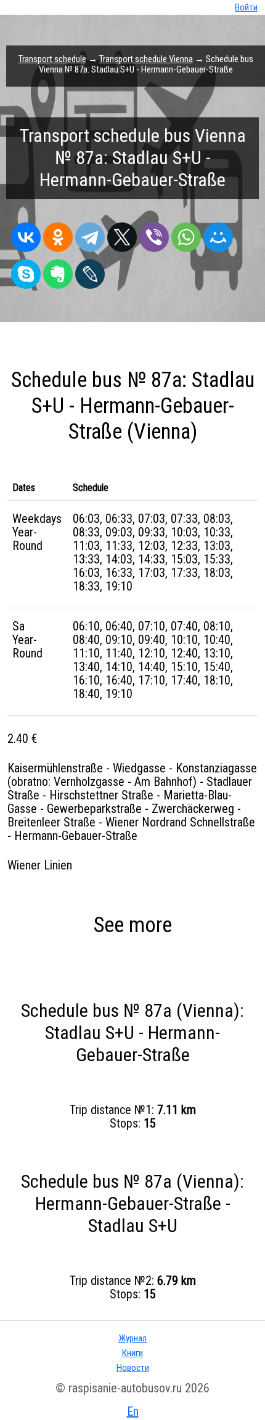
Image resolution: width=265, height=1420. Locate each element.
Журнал (132, 1338)
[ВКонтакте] (26, 234)
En (133, 1411)
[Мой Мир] (218, 234)
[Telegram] (90, 234)
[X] (122, 234)
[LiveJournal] (90, 271)
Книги (132, 1353)
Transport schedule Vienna (146, 59)
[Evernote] (58, 271)
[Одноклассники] (58, 234)
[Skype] (26, 271)
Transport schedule (52, 59)
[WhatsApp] (186, 234)
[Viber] (154, 234)
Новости (132, 1367)
